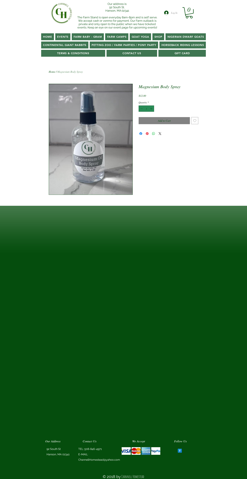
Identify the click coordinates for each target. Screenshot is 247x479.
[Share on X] (160, 134)
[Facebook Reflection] (180, 451)
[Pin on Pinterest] (147, 134)
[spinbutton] (146, 109)
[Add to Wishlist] (194, 120)
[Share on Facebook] (141, 134)
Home (52, 71)
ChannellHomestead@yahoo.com (99, 459)
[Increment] (151, 109)
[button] (189, 12)
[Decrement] (141, 109)
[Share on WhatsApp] (154, 134)
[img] (126, 451)
